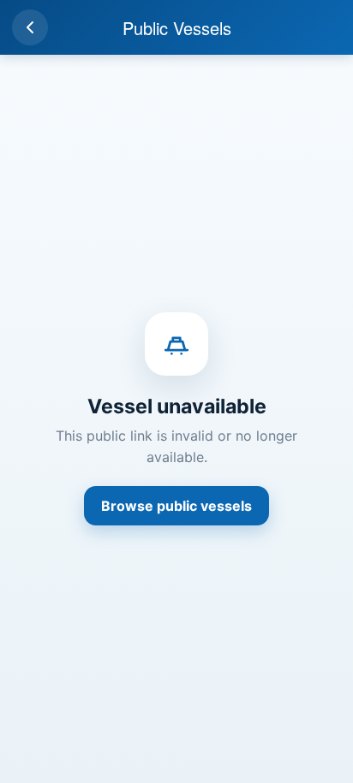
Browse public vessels (176, 505)
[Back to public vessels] (30, 27)
